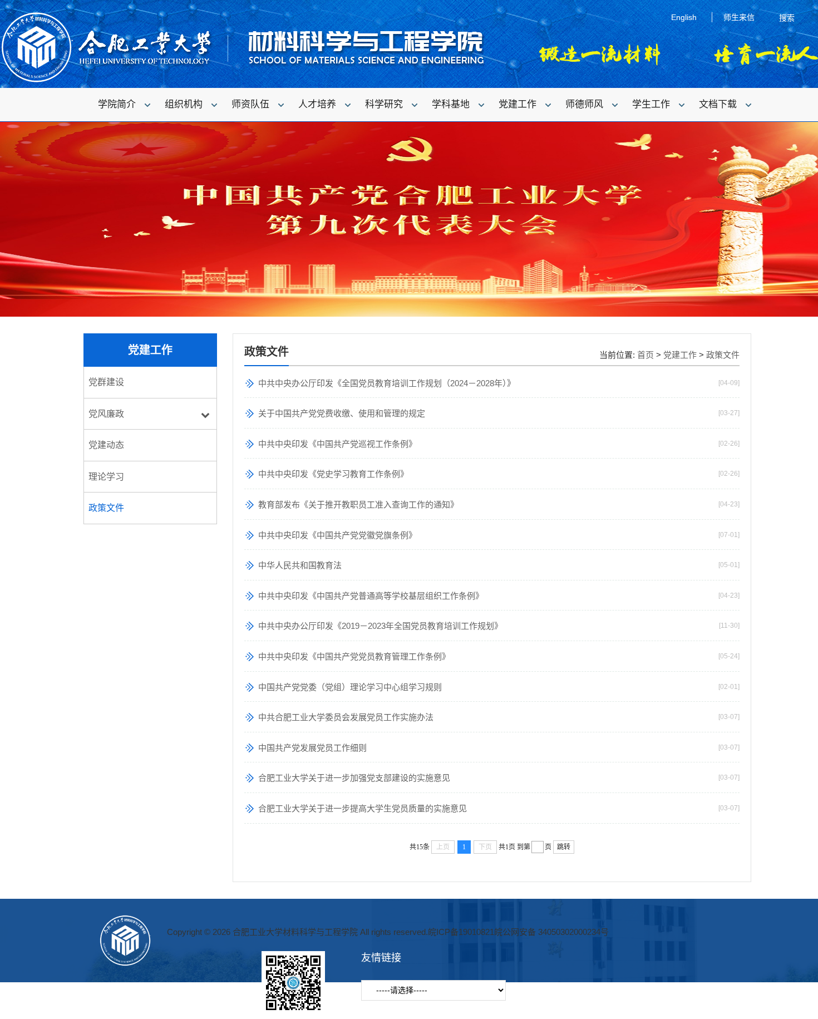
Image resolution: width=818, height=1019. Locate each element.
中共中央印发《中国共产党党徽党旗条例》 (337, 535)
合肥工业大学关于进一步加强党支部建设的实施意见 (354, 777)
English (684, 17)
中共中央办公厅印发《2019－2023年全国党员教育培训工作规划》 (380, 626)
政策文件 (106, 508)
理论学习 (106, 476)
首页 (645, 355)
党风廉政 (106, 414)
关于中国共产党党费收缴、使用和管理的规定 (341, 413)
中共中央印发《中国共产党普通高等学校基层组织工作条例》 (371, 595)
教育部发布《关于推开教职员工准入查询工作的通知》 (358, 504)
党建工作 (680, 355)
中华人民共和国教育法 (300, 565)
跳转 (563, 847)
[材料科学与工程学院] (242, 81)
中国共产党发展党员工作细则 (312, 747)
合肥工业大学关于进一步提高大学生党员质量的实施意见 (362, 808)
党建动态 (106, 445)
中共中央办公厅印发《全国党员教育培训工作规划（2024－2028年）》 (386, 383)
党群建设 (106, 382)
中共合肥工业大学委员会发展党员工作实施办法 (345, 717)
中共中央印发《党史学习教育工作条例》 (333, 474)
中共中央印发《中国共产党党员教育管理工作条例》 (354, 656)
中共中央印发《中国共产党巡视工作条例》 (337, 444)
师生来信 (739, 17)
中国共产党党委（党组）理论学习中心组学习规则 (350, 687)
